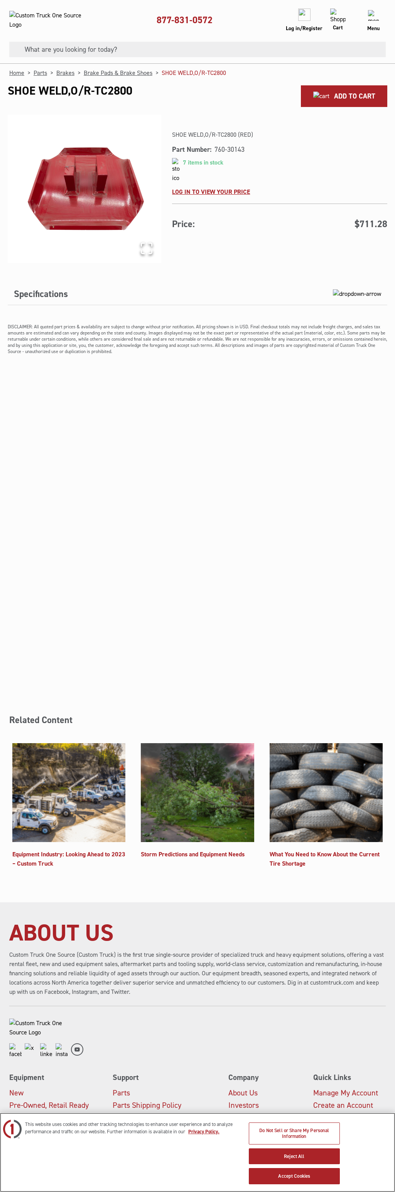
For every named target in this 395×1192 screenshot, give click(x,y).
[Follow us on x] (31, 1051)
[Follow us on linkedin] (46, 1051)
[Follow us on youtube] (77, 1051)
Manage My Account (345, 1093)
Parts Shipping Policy (147, 1105)
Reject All (294, 1156)
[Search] (14, 49)
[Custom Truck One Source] (46, 20)
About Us (243, 1093)
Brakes (65, 73)
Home (16, 73)
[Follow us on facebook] (15, 1051)
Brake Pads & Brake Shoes (118, 73)
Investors (243, 1105)
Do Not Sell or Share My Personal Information (294, 1133)
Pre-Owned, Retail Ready (49, 1105)
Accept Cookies (294, 1176)
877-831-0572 (185, 20)
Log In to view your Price (211, 192)
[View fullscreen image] (146, 248)
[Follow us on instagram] (62, 1051)
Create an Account (343, 1105)
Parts (40, 73)
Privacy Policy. (203, 1131)
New (16, 1093)
